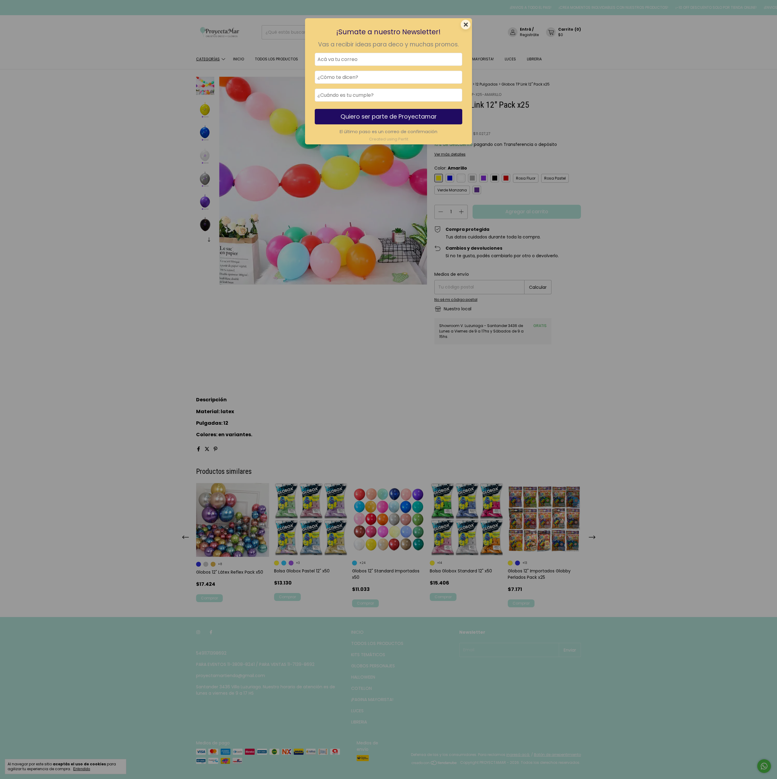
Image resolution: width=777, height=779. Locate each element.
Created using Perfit (388, 139)
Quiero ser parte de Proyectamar (389, 117)
